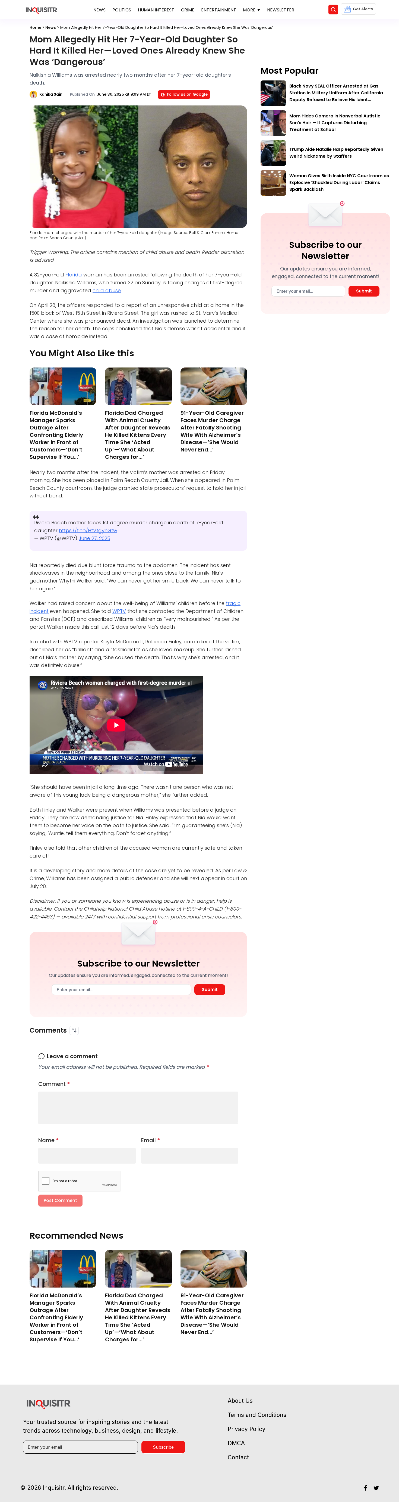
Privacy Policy (211, 381)
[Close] (262, 305)
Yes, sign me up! (199, 360)
